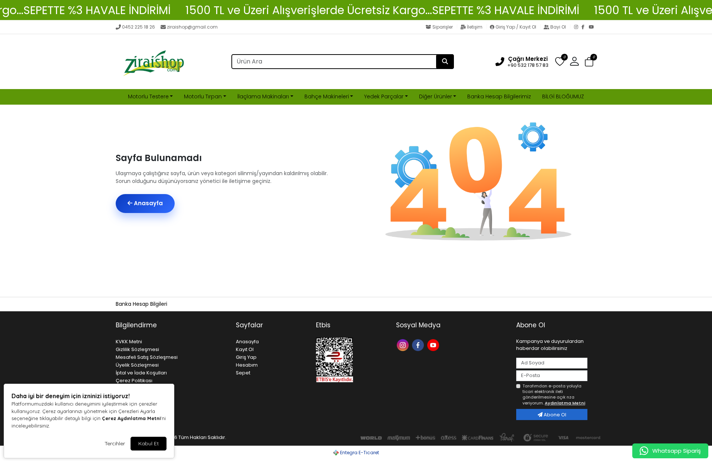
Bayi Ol (558, 27)
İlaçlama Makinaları (263, 96)
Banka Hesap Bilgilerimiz (499, 96)
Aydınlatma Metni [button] (565, 403)
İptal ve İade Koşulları (141, 372)
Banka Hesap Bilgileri (141, 304)
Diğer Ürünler (435, 96)
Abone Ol (554, 414)
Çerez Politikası (134, 380)
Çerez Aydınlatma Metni (131, 418)
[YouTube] (592, 27)
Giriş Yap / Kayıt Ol (515, 27)
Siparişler (442, 27)
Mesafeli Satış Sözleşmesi (147, 357)
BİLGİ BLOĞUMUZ (563, 96)
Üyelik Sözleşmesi (137, 364)
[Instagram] (577, 27)
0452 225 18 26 (138, 27)
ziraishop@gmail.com (192, 27)
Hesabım (247, 364)
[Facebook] (585, 27)
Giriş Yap (246, 357)
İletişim (475, 27)
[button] (589, 61)
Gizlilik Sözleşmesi (137, 349)
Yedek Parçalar (383, 96)
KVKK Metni (129, 341)
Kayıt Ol (245, 349)
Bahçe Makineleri (326, 96)
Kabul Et (148, 443)
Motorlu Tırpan (203, 96)
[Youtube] (434, 344)
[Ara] (445, 61)
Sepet (243, 372)
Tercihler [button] (115, 443)
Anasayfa (147, 203)
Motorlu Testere (148, 96)
